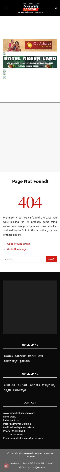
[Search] (55, 8)
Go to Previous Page (18, 243)
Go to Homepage (16, 249)
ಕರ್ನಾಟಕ (32, 356)
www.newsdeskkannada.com (19, 413)
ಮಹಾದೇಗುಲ (9, 384)
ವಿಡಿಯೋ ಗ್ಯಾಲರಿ (20, 390)
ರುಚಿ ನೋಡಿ (22, 384)
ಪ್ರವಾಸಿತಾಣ (25, 361)
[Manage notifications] (6, 465)
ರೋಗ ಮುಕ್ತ (35, 384)
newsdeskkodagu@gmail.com (26, 438)
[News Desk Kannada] (30, 8)
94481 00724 (18, 431)
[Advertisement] (30, 137)
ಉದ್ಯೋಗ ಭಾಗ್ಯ (48, 384)
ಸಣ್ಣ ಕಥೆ (7, 390)
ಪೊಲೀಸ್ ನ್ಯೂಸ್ (11, 361)
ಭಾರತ (40, 356)
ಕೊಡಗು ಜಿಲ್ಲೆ (20, 356)
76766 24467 (16, 434)
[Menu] (5, 8)
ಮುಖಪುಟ (8, 356)
